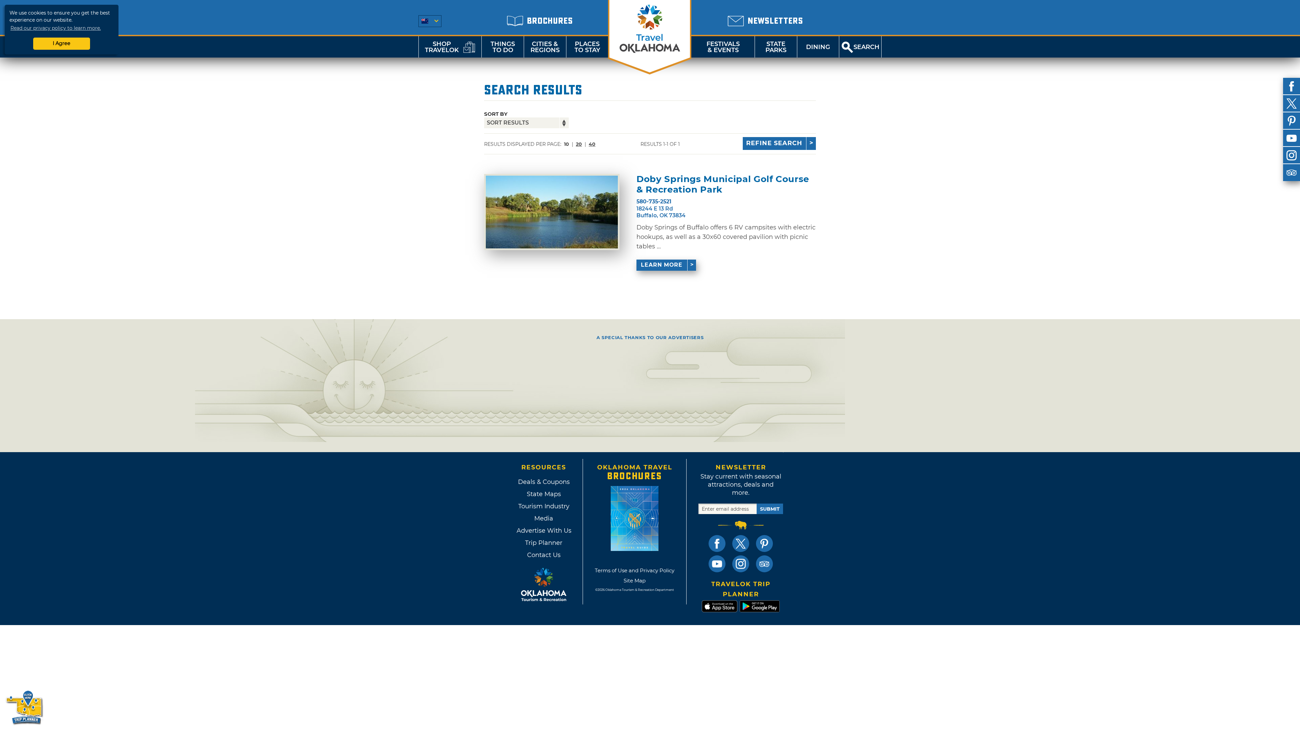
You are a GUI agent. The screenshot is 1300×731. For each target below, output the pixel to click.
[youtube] (1291, 138)
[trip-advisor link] (764, 563)
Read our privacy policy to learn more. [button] (55, 28)
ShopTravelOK (442, 47)
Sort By (495, 114)
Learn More (661, 265)
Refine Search (774, 143)
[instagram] (1291, 155)
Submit (770, 509)
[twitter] (1291, 103)
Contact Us (544, 555)
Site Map (635, 580)
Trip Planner (543, 543)
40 (592, 144)
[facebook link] (717, 543)
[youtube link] (717, 563)
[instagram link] (740, 563)
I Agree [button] (61, 43)
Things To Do (503, 47)
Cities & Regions (545, 47)
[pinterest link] (764, 543)
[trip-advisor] (1291, 172)
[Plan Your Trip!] (24, 707)
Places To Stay (587, 47)
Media (543, 518)
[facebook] (1291, 86)
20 (579, 144)
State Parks (775, 47)
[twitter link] (740, 543)
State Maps (544, 494)
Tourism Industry (543, 506)
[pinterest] (1291, 120)
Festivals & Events (723, 47)
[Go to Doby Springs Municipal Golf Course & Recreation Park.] (552, 212)
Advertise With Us (544, 530)
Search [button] (866, 47)
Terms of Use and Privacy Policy (634, 570)
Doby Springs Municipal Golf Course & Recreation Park (722, 184)
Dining (818, 47)
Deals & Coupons (544, 482)
